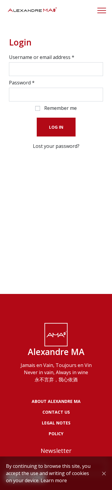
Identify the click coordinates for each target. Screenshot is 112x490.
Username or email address (41, 57)
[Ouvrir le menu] (101, 10)
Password (22, 82)
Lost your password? (56, 146)
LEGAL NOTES (56, 423)
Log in (56, 127)
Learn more (54, 480)
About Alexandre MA (56, 401)
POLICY (56, 433)
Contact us (56, 412)
